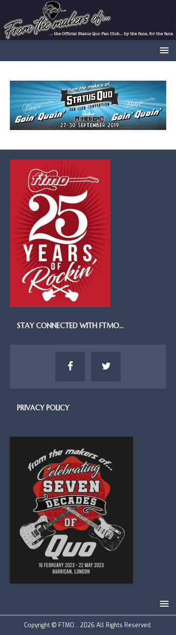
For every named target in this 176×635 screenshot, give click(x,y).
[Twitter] (106, 366)
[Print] (88, 124)
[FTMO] (88, 34)
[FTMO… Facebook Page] (70, 366)
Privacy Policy (43, 407)
